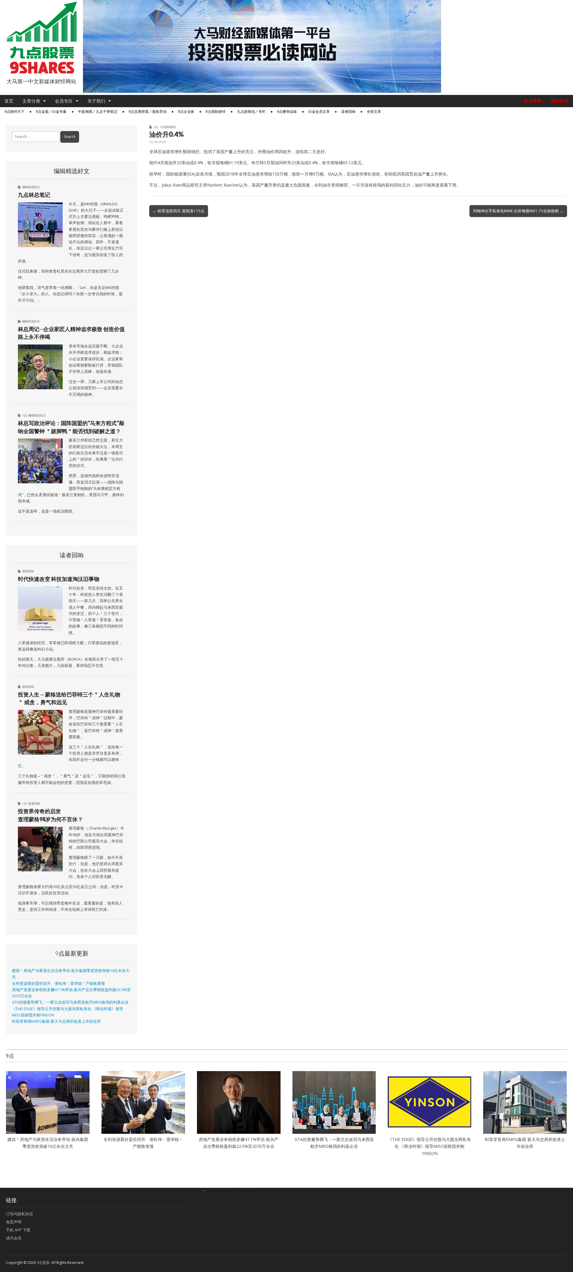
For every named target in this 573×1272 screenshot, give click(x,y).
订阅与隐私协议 (19, 1213)
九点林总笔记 (34, 194)
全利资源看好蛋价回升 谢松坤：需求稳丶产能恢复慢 (58, 983)
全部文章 (374, 112)
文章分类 (31, 101)
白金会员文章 (319, 112)
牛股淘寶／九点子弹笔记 (97, 112)
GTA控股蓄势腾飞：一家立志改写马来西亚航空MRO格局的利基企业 (70, 1002)
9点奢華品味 (287, 112)
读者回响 (348, 112)
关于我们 (96, 101)
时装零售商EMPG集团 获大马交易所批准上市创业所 (56, 1021)
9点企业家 (186, 112)
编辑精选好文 (31, 187)
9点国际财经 (216, 112)
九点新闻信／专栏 (251, 112)
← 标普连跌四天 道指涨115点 (178, 210)
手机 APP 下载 (18, 1230)
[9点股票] (41, 38)
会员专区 (64, 101)
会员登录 (533, 101)
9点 (155, 127)
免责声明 (13, 1222)
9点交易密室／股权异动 (148, 112)
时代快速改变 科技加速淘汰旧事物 (58, 579)
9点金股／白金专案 (51, 112)
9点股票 (43, 1262)
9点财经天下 (14, 112)
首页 (8, 101)
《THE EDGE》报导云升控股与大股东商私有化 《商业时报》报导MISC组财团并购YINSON (429, 1146)
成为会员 (560, 101)
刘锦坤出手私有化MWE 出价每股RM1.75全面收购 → (518, 210)
